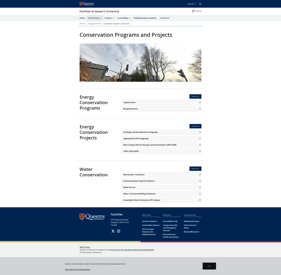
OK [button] (209, 266)
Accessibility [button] (123, 18)
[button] (199, 4)
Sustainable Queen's (151, 225)
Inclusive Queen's (149, 221)
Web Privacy (85, 247)
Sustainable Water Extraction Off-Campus (141, 200)
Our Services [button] (94, 18)
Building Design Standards (145, 18)
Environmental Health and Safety (171, 235)
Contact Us (164, 18)
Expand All (195, 96)
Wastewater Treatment (134, 174)
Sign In (191, 4)
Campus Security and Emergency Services (170, 228)
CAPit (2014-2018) (131, 151)
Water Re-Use (129, 187)
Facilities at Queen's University (99, 11)
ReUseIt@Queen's (191, 232)
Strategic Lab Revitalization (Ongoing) (140, 132)
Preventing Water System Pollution (139, 181)
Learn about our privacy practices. (77, 270)
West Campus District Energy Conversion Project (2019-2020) (149, 145)
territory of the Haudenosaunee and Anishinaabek (132, 250)
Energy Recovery (130, 109)
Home (82, 18)
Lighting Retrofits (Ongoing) (136, 138)
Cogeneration (129, 102)
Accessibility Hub (170, 221)
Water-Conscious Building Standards (139, 193)
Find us (198, 11)
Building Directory (191, 221)
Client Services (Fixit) (190, 226)
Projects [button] (109, 18)
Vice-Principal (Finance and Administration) (149, 232)
